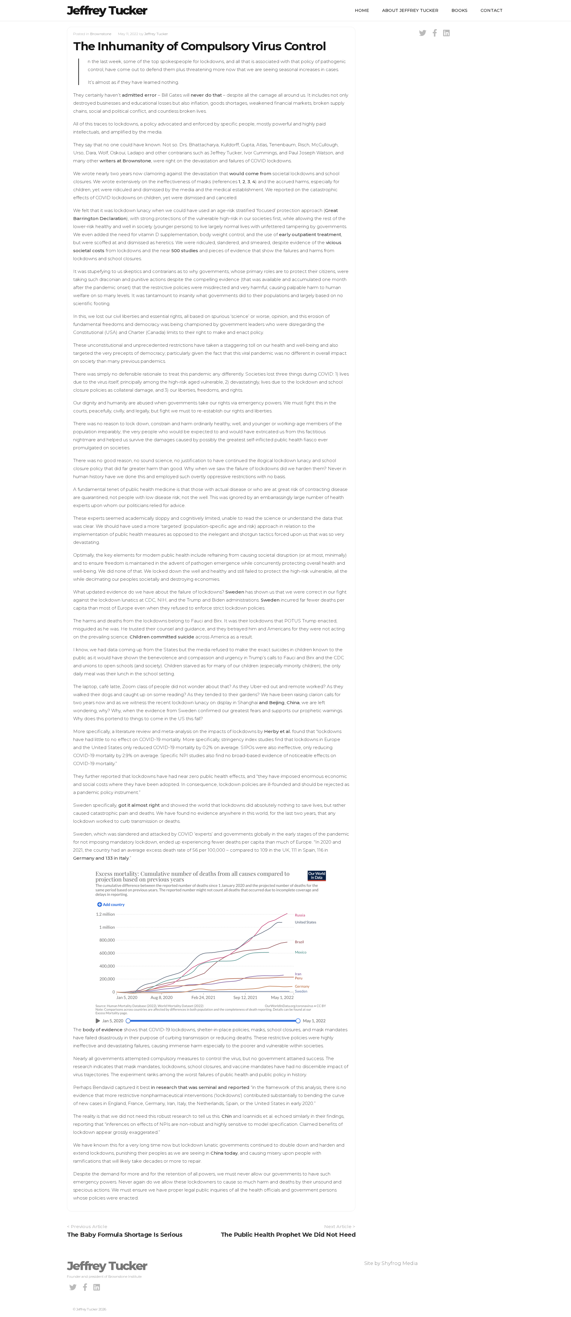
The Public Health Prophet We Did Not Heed (288, 1234)
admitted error (139, 95)
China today (224, 1153)
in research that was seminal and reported (200, 1087)
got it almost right (139, 805)
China (293, 702)
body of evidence (103, 1029)
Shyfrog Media (400, 1263)
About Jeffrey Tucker (410, 10)
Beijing (277, 702)
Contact (492, 10)
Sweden (234, 592)
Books (459, 10)
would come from (250, 173)
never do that (206, 95)
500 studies (184, 250)
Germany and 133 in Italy (101, 858)
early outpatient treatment (310, 234)
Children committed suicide (162, 637)
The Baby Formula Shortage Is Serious (124, 1234)
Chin (227, 1116)
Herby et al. (277, 731)
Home (362, 10)
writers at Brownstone (125, 161)
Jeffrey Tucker (107, 10)
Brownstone (100, 34)
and (263, 702)
